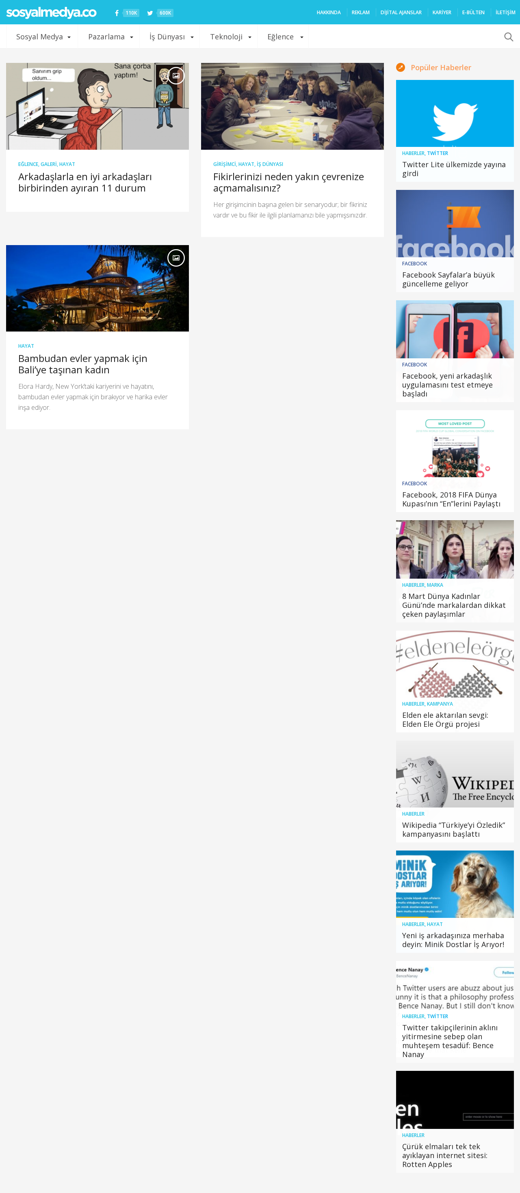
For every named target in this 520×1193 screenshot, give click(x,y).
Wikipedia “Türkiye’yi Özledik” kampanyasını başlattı (453, 829)
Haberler (413, 153)
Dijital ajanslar (401, 12)
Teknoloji (226, 36)
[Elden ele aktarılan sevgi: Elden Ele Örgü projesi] (455, 681)
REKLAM (361, 12)
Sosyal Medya (39, 36)
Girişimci (224, 164)
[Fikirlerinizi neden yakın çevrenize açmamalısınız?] (292, 106)
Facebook (414, 263)
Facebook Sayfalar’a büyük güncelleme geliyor (448, 279)
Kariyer (442, 12)
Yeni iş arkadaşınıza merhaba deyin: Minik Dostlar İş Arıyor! (453, 939)
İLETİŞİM (506, 12)
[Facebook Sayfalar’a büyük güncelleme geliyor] (455, 241)
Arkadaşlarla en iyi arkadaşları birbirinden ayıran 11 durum (85, 182)
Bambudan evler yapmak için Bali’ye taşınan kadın (82, 363)
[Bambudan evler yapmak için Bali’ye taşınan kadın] (97, 288)
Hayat (67, 164)
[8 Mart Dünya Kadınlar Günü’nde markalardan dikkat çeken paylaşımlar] (455, 571)
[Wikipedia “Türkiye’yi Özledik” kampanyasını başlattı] (455, 791)
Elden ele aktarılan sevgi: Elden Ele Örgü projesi (445, 719)
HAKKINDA (329, 12)
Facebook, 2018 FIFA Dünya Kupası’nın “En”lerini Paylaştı (451, 499)
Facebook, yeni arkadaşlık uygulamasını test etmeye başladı (447, 384)
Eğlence (280, 36)
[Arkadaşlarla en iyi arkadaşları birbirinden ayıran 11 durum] (97, 106)
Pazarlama (106, 36)
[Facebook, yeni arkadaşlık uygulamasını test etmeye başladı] (455, 351)
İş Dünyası (167, 36)
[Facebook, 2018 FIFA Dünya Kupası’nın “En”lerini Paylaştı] (455, 461)
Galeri (49, 164)
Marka (435, 584)
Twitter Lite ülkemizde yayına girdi (454, 168)
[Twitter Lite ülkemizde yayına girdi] (455, 131)
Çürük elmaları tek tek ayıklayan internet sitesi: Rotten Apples (445, 1155)
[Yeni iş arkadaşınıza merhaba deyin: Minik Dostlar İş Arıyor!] (455, 901)
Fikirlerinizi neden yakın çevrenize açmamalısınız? (288, 182)
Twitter (437, 153)
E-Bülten (473, 12)
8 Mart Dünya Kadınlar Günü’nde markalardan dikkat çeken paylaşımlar (454, 605)
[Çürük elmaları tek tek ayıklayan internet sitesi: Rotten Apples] (455, 1122)
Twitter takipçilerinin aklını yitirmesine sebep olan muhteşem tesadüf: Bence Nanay (450, 1041)
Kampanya (440, 703)
